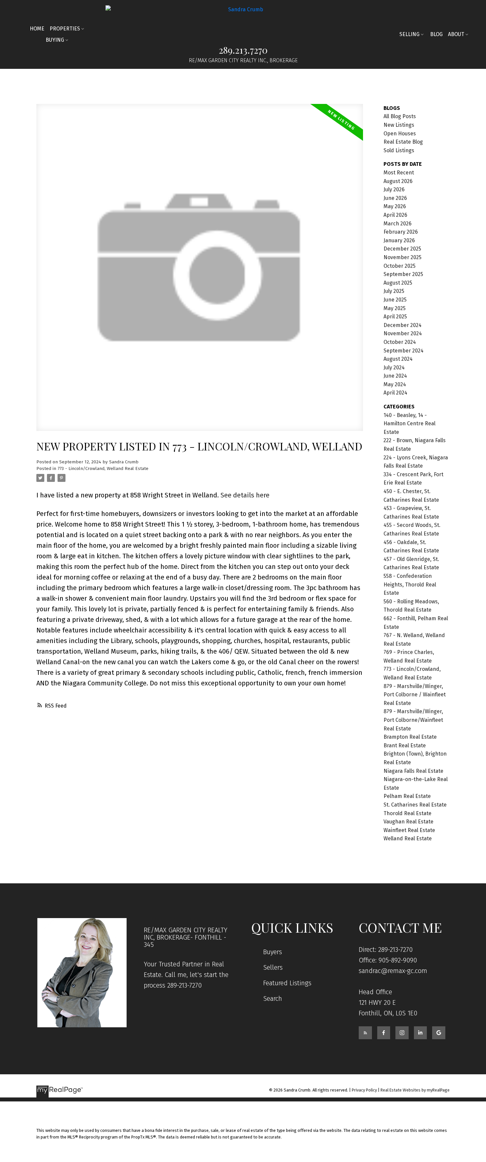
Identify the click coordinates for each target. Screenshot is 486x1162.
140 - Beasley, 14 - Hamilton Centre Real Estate (409, 423)
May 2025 (395, 308)
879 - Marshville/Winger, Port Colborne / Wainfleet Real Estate (415, 694)
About (456, 34)
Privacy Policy (364, 1090)
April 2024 (395, 393)
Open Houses (400, 133)
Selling (409, 34)
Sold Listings (399, 150)
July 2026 (394, 189)
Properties (65, 28)
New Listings (399, 125)
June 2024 (395, 376)
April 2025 (395, 316)
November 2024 (403, 333)
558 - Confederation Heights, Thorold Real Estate (410, 584)
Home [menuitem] (37, 28)
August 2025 (398, 283)
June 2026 (395, 198)
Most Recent (399, 172)
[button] (365, 1033)
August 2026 (398, 181)
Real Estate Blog (403, 142)
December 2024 (403, 325)
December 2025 (402, 249)
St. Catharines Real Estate (415, 805)
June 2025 (395, 300)
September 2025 (403, 274)
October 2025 (400, 266)
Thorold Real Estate (407, 813)
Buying (55, 40)
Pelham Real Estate (407, 796)
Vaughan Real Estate (408, 821)
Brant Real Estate (405, 745)
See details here (245, 495)
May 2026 (395, 206)
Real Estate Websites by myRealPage (415, 1090)
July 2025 (394, 291)
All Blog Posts (400, 116)
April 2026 (395, 215)
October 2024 (400, 342)
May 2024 (395, 384)
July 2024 (394, 367)
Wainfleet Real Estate (409, 830)
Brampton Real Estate (410, 737)
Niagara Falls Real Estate (413, 771)
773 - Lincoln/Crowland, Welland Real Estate (103, 468)
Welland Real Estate (408, 838)
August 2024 (398, 359)
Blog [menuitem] (436, 34)
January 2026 (399, 240)
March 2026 (398, 223)
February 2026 (401, 232)
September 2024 (404, 351)
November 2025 (403, 257)
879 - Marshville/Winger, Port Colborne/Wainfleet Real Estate (413, 719)
